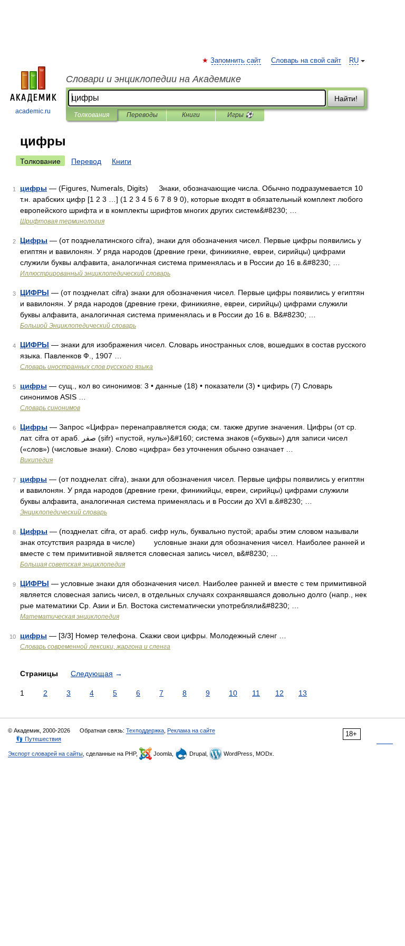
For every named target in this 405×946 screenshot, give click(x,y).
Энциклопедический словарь (63, 512)
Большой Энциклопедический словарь (78, 325)
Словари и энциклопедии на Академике (153, 79)
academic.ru (33, 111)
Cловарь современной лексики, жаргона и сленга (95, 646)
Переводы (142, 115)
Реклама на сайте (191, 730)
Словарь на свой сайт (306, 60)
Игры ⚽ (240, 115)
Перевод (86, 161)
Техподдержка (145, 730)
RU (354, 60)
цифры (33, 188)
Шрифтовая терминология (62, 221)
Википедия (36, 460)
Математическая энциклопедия (69, 616)
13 (302, 693)
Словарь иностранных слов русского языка (86, 366)
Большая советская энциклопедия (72, 564)
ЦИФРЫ (34, 292)
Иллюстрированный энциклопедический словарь (95, 273)
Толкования (91, 115)
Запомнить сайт (236, 60)
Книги (191, 115)
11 (256, 693)
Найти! (346, 98)
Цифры (33, 240)
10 (233, 693)
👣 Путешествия (38, 739)
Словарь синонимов (50, 408)
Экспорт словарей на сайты (45, 753)
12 (279, 693)
